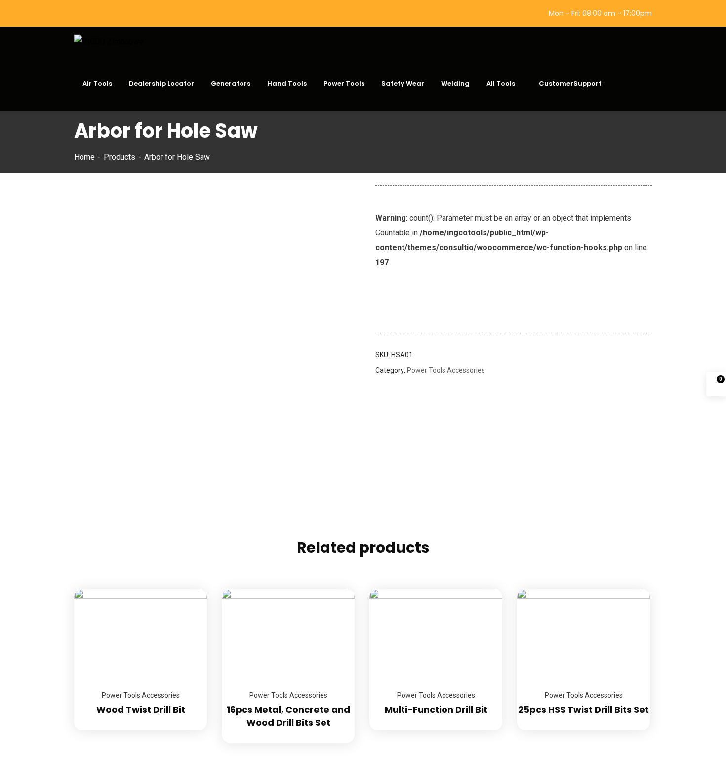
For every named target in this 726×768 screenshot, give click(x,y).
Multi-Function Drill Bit (436, 709)
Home (84, 157)
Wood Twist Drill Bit (140, 709)
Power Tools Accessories (446, 370)
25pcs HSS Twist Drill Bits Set (583, 709)
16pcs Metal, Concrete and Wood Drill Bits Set (288, 716)
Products (119, 157)
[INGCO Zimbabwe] (109, 41)
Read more (187, 589)
